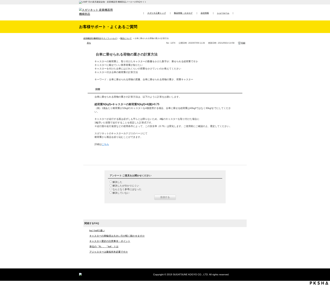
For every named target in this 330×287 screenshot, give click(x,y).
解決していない (121, 192)
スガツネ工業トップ (156, 13)
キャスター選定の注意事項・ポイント (109, 241)
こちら (105, 144)
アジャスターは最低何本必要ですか (108, 251)
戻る (89, 43)
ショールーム (223, 13)
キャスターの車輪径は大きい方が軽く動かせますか (117, 235)
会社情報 (205, 13)
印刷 (243, 43)
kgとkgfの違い (97, 230)
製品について (126, 38)
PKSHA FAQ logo (319, 283)
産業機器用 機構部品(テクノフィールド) (100, 38)
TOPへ (324, 252)
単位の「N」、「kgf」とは (103, 246)
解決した (117, 182)
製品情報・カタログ (183, 13)
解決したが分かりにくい (126, 185)
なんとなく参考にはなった (127, 189)
